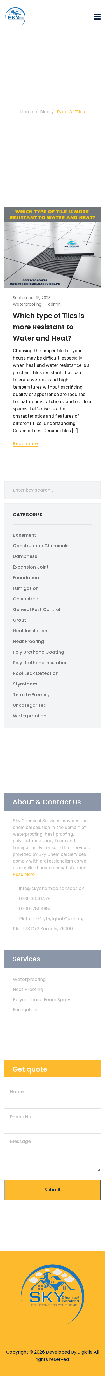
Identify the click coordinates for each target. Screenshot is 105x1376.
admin (54, 304)
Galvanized (25, 599)
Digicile (85, 1352)
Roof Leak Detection (36, 673)
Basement (24, 535)
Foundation (26, 577)
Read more (25, 444)
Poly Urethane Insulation (40, 662)
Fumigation (26, 588)
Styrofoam (25, 684)
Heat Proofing (28, 641)
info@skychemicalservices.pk (51, 888)
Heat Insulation (30, 631)
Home (26, 112)
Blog (45, 112)
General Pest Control (36, 609)
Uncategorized (29, 705)
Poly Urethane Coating (38, 652)
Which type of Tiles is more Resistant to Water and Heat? (48, 327)
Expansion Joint (31, 567)
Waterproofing (27, 304)
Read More (24, 874)
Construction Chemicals (41, 546)
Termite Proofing (32, 694)
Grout (19, 620)
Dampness (25, 556)
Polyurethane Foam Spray (41, 999)
